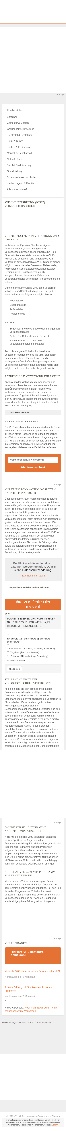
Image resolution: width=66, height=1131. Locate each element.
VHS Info (19, 1116)
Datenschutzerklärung (36, 570)
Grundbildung (14, 171)
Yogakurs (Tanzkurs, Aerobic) (24, 652)
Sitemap (56, 1116)
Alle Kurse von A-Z (17, 189)
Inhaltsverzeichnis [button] (19, 412)
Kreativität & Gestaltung (20, 135)
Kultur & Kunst (15, 141)
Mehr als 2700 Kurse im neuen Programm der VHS (32, 971)
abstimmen (14, 668)
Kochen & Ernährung (18, 147)
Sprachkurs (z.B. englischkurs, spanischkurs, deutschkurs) (28, 640)
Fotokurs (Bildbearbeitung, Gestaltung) (29, 656)
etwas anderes (17, 659)
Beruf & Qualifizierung (19, 165)
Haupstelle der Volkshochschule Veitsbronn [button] (29, 587)
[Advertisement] (33, 60)
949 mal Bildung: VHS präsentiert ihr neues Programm (28, 989)
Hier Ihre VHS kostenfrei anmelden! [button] (27, 953)
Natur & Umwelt (15, 159)
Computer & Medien (18, 123)
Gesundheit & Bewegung (20, 129)
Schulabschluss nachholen (21, 177)
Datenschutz (44, 1116)
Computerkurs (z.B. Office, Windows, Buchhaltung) (31, 648)
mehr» (56, 1125)
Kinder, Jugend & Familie (20, 183)
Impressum (31, 1116)
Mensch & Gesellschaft (19, 153)
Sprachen (12, 117)
